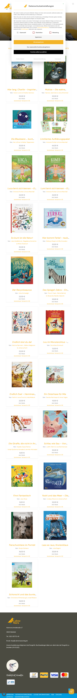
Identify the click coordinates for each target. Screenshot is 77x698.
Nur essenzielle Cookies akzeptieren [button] (38, 47)
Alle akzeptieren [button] (38, 42)
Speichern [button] (38, 37)
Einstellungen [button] (24, 29)
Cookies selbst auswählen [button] (38, 52)
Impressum (58, 59)
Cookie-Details (20, 59)
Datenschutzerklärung (43, 27)
